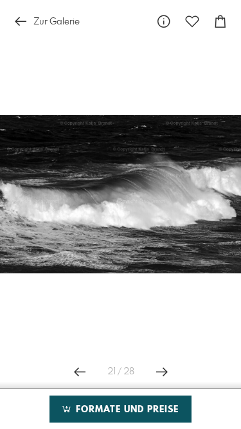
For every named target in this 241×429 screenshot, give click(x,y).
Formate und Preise (126, 409)
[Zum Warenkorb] (220, 21)
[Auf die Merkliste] (192, 21)
